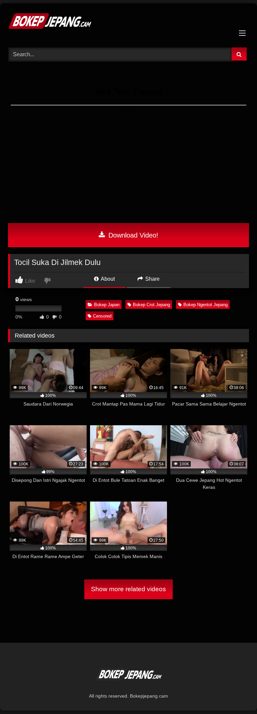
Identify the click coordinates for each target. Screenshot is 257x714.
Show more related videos (128, 589)
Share (152, 279)
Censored (102, 316)
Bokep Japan (106, 304)
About (107, 279)
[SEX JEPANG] (128, 23)
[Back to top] (236, 694)
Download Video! (132, 235)
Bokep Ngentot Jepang (205, 304)
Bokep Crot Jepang (151, 304)
